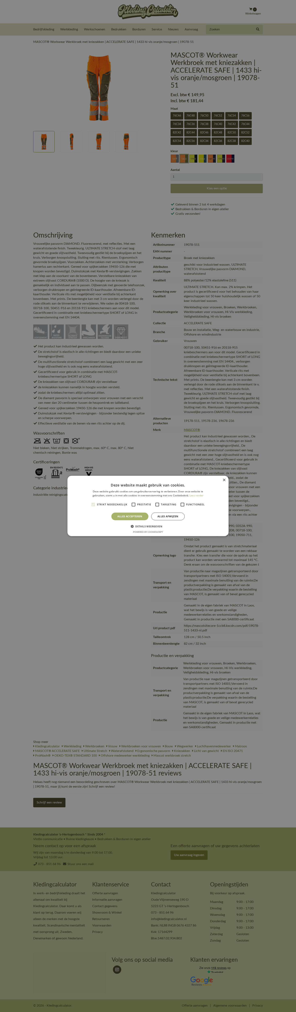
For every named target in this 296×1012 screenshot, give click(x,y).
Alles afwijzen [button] (167, 516)
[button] (148, 526)
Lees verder (196, 495)
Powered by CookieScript (148, 531)
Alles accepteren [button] (129, 516)
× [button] (224, 480)
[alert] (148, 506)
